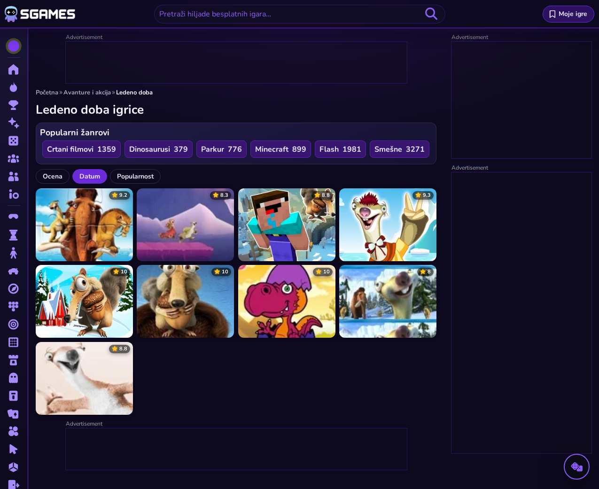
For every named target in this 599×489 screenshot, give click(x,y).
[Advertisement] (237, 63)
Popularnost (135, 176)
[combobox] (299, 14)
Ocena (52, 176)
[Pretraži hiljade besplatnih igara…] (431, 14)
